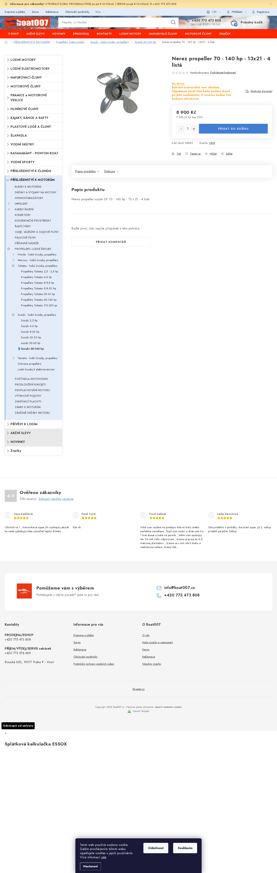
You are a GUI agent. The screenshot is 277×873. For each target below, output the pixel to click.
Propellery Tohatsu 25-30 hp (38, 294)
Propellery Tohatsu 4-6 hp (36, 277)
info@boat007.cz (179, 587)
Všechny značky (151, 664)
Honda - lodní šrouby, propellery (37, 254)
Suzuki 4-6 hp (29, 326)
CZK (214, 12)
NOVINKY (18, 442)
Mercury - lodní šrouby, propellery (38, 260)
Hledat (173, 22)
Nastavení (90, 866)
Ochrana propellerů (29, 364)
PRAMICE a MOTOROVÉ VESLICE (29, 97)
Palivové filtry (25, 237)
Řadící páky (23, 226)
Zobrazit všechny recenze (56, 499)
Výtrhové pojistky (28, 396)
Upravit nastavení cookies (168, 707)
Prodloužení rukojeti (30, 384)
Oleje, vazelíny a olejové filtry (37, 232)
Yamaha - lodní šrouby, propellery (37, 358)
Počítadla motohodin (31, 379)
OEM (212, 143)
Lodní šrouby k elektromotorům (36, 369)
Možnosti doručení (261, 91)
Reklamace (52, 12)
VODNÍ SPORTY (22, 162)
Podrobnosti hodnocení (223, 72)
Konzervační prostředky (33, 220)
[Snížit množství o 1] (181, 128)
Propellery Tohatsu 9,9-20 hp (38, 288)
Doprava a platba (15, 12)
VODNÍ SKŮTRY (22, 144)
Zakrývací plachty (28, 401)
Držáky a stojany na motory (35, 192)
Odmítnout (156, 848)
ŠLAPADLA (19, 135)
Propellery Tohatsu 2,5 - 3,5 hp (39, 271)
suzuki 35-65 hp (30, 343)
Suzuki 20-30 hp (31, 337)
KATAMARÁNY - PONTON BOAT (34, 153)
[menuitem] (13, 33)
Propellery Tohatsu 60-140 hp (39, 300)
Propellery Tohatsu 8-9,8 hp (37, 283)
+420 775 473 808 (206, 20)
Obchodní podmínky (77, 12)
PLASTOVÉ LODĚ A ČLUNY (31, 127)
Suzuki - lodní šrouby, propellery (37, 315)
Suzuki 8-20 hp (30, 332)
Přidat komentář (111, 242)
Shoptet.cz (138, 689)
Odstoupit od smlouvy (18, 726)
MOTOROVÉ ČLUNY (26, 86)
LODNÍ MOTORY (23, 60)
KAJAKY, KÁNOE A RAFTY (29, 118)
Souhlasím (185, 848)
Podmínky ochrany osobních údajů (93, 664)
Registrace (263, 12)
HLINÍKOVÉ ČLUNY (25, 109)
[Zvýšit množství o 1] (194, 128)
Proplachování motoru (32, 390)
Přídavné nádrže (27, 243)
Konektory (23, 215)
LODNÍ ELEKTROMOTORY (30, 69)
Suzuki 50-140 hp (32, 349)
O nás (145, 635)
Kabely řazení (24, 209)
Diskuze (109, 171)
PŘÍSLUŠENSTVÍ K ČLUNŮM (31, 171)
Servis (35, 12)
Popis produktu (85, 171)
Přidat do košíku (233, 129)
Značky (16, 451)
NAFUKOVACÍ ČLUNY (26, 77)
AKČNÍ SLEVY (21, 433)
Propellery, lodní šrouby (33, 249)
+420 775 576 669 (18, 653)
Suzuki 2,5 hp (29, 320)
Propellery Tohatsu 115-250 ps (39, 305)
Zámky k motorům (28, 407)
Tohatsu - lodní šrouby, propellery (37, 266)
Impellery (21, 204)
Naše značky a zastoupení (157, 642)
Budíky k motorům (28, 187)
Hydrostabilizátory (29, 198)
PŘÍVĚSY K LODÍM (24, 424)
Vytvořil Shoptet (141, 711)
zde (103, 857)
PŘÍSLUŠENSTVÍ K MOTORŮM (33, 180)
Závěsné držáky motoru (32, 413)
